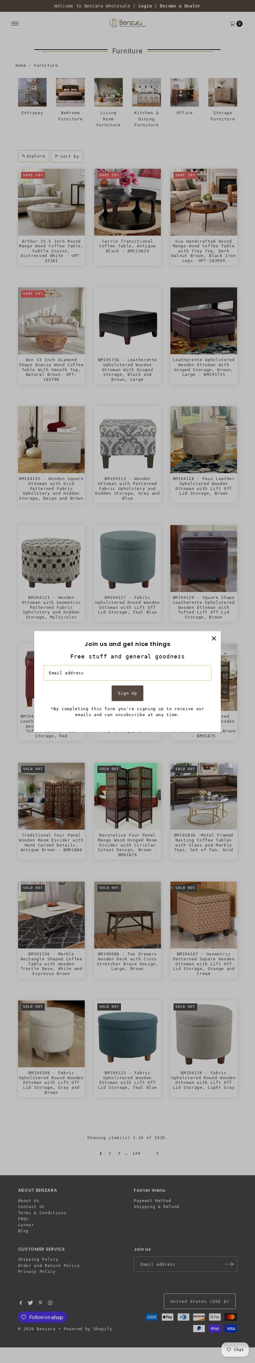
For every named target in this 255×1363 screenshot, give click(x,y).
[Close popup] (213, 638)
